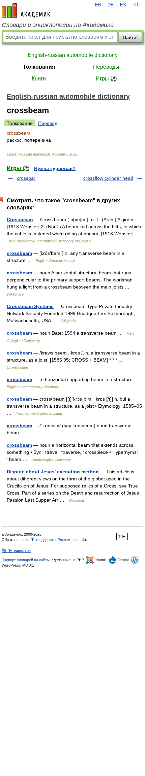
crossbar (26, 178)
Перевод (47, 123)
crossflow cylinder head (108, 178)
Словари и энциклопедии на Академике (58, 25)
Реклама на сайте (73, 540)
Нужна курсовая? (55, 168)
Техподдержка (43, 540)
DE (111, 5)
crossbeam (19, 253)
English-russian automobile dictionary (73, 55)
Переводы (106, 67)
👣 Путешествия (16, 550)
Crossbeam (20, 219)
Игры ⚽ (106, 78)
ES (123, 5)
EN (98, 5)
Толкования (39, 67)
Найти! (130, 37)
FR (135, 5)
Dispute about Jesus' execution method (53, 471)
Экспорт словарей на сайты (26, 560)
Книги (39, 78)
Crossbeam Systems (30, 306)
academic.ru (26, 10)
